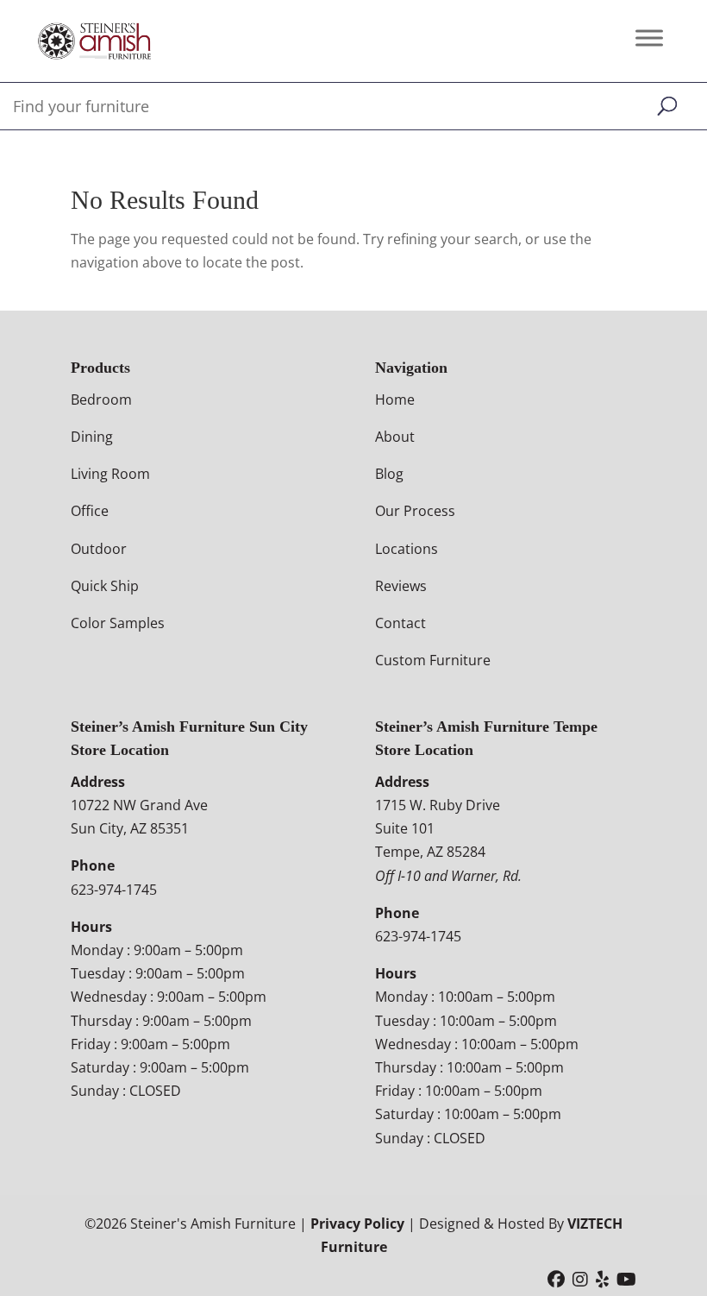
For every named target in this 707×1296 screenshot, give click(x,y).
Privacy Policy (357, 1223)
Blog (389, 473)
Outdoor (99, 548)
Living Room (110, 473)
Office (90, 510)
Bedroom (101, 399)
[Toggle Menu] (649, 37)
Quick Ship (105, 585)
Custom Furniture (433, 660)
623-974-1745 (114, 889)
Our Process (415, 510)
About (395, 436)
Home (395, 399)
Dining (92, 436)
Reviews (401, 585)
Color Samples (118, 622)
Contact (400, 622)
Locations (406, 548)
